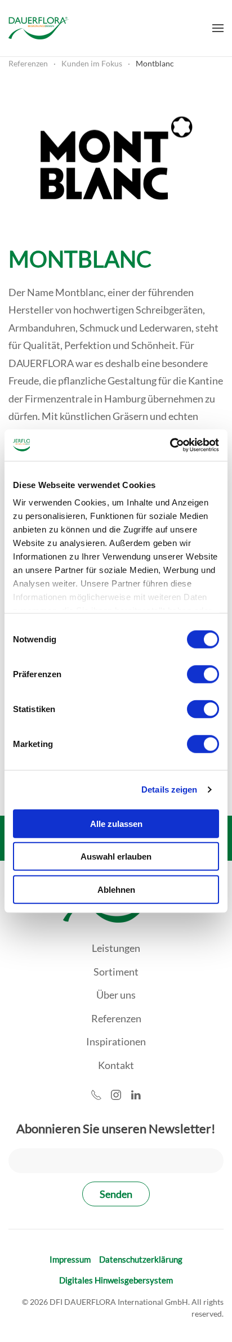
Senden (116, 1194)
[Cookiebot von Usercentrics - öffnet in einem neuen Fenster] (170, 445)
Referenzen (116, 1018)
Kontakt (116, 1065)
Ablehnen (116, 889)
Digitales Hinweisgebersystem (116, 1280)
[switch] (203, 674)
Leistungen (116, 948)
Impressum (70, 1259)
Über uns (116, 994)
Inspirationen (116, 1041)
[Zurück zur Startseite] (38, 28)
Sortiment (116, 971)
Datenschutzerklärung (140, 1259)
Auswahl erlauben (116, 856)
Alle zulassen (116, 823)
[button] (218, 28)
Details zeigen (169, 789)
